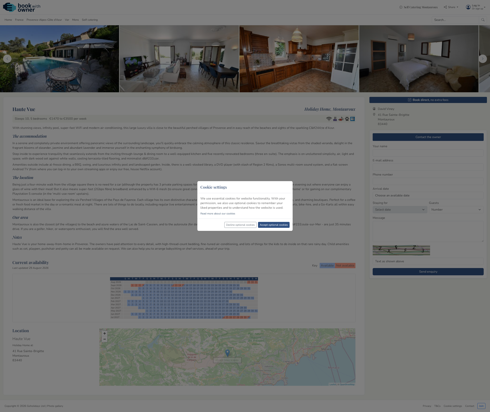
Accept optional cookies (274, 225)
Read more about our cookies (217, 213)
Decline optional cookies (240, 225)
